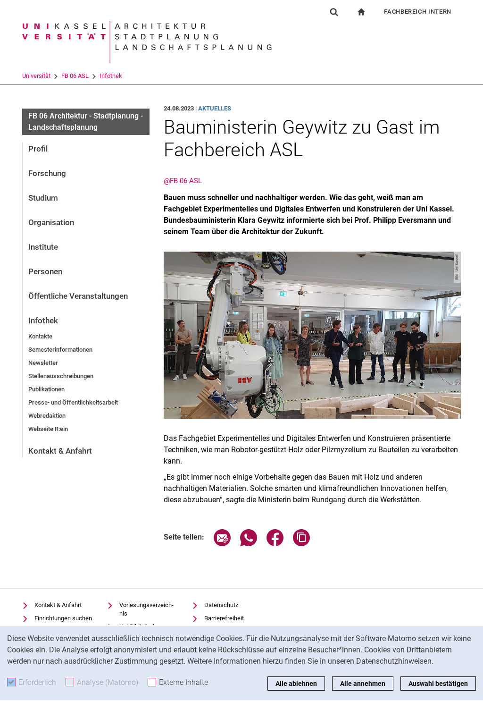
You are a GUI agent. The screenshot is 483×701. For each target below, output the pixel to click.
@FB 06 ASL (183, 181)
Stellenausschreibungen (60, 376)
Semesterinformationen (60, 349)
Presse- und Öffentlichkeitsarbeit (73, 402)
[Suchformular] (334, 12)
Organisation (51, 222)
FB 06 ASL (75, 75)
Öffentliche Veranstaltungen (78, 296)
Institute (43, 247)
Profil (38, 148)
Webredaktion (47, 415)
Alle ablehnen (296, 683)
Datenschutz (221, 604)
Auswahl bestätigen (438, 683)
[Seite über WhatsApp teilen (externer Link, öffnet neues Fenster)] (248, 543)
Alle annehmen (362, 683)
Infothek (111, 75)
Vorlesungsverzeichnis (146, 609)
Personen (45, 271)
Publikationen (46, 389)
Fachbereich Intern (417, 11)
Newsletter (43, 362)
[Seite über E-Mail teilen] (222, 543)
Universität (36, 75)
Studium (43, 198)
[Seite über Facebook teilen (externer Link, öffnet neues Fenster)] (274, 543)
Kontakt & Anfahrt (60, 451)
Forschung (47, 173)
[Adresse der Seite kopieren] (301, 543)
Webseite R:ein (48, 428)
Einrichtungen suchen (63, 618)
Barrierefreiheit (224, 618)
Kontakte (40, 336)
